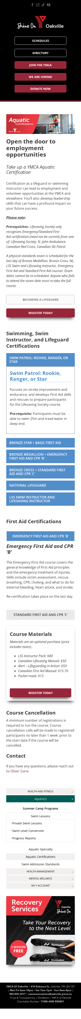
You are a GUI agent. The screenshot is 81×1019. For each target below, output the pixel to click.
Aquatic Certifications (40, 857)
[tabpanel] (40, 400)
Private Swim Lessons (27, 823)
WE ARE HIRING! (40, 77)
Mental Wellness (40, 878)
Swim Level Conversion (28, 831)
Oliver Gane (19, 771)
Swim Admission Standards (41, 864)
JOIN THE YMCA (40, 65)
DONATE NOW (40, 89)
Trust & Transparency (22, 997)
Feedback (43, 997)
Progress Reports (24, 838)
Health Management (41, 871)
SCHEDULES (40, 41)
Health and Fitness (40, 791)
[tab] (40, 359)
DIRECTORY (40, 53)
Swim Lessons (40, 816)
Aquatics (40, 799)
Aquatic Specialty (41, 849)
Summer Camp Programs (40, 808)
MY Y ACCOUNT (40, 885)
